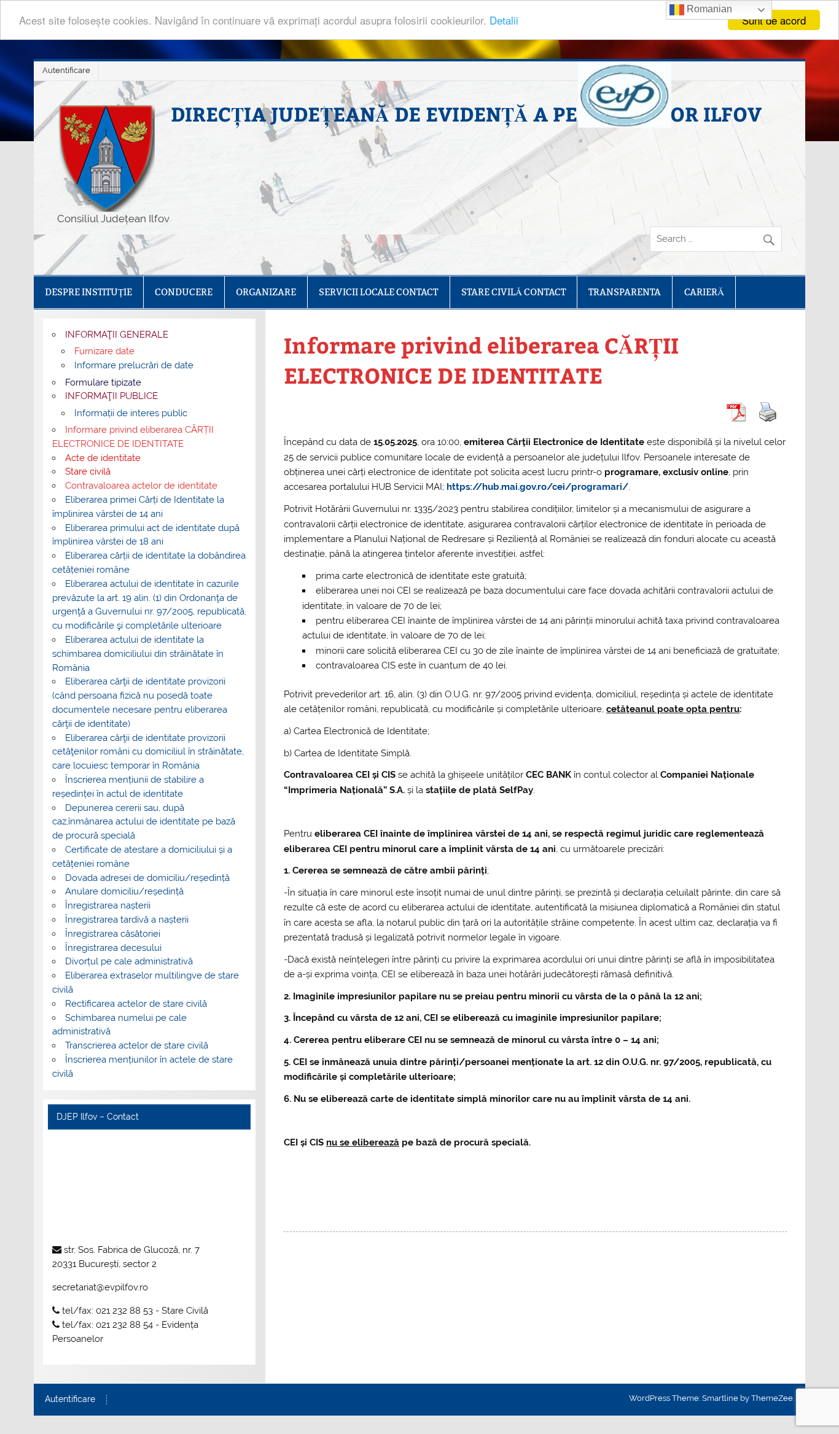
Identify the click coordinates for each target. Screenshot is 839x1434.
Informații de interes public (130, 413)
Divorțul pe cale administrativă (129, 961)
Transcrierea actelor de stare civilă (136, 1045)
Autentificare (66, 70)
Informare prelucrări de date (133, 365)
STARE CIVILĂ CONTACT (513, 292)
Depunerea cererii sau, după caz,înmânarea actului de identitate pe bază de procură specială (143, 822)
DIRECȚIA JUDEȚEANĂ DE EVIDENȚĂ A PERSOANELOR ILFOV (466, 113)
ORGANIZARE (266, 292)
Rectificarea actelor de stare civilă (136, 1003)
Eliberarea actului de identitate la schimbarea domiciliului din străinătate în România (138, 653)
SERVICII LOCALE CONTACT (378, 292)
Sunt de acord (774, 20)
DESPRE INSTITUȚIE (88, 292)
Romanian (708, 9)
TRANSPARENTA (624, 292)
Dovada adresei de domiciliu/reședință (147, 877)
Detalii (504, 20)
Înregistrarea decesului (113, 947)
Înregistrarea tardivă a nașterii (127, 919)
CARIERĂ (704, 292)
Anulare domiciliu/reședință (124, 891)
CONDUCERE (184, 292)
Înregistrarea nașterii (107, 905)
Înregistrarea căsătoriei (112, 933)
